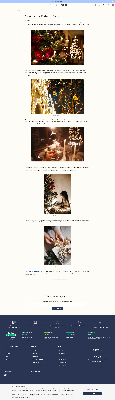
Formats (8, 351)
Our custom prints (9, 5)
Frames (7, 356)
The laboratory (35, 351)
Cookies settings (63, 365)
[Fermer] (112, 2)
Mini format (63, 271)
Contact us (61, 351)
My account (61, 353)
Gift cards (8, 359)
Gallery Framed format (33, 271)
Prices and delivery (63, 362)
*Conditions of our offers (38, 362)
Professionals (29, 5)
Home (16, 10)
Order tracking (62, 359)
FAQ (60, 356)
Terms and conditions (37, 359)
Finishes (8, 353)
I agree (92, 394)
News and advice (37, 371)
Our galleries (35, 353)
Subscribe (57, 308)
